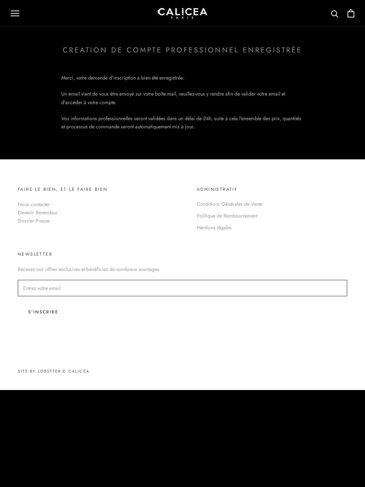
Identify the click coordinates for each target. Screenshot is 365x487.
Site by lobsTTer (39, 371)
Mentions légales (214, 227)
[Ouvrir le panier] (351, 13)
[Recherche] (335, 13)
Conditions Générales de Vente (229, 203)
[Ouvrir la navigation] (15, 13)
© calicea (75, 371)
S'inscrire (43, 312)
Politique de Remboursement (227, 215)
